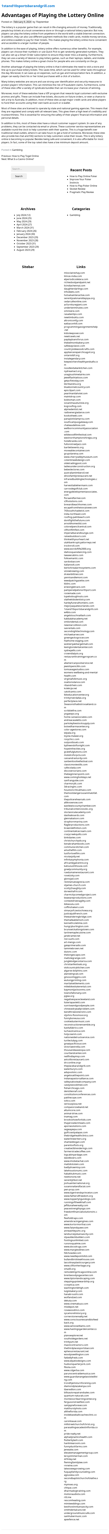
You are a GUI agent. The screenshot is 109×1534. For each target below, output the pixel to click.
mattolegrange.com (74, 958)
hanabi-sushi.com (73, 1294)
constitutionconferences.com (80, 1094)
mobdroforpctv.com (75, 755)
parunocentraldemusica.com (79, 1373)
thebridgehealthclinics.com (78, 1135)
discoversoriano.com (75, 770)
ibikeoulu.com (71, 904)
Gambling (17, 149)
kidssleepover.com (74, 333)
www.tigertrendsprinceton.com (81, 1192)
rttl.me (67, 1497)
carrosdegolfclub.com (76, 488)
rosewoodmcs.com (74, 1310)
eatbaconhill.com (73, 323)
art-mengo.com (72, 942)
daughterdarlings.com (76, 288)
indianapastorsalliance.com (79, 1078)
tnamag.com (71, 1116)
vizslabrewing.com (74, 571)
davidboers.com (72, 1157)
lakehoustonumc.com (75, 1170)
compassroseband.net (76, 1107)
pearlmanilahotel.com (76, 393)
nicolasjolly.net (72, 856)
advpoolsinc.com (73, 1072)
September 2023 (25, 246)
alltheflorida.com (73, 1411)
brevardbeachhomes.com (78, 504)
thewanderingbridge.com (78, 916)
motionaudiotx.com (74, 1494)
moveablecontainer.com (77, 450)
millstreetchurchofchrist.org (79, 1424)
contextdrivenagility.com (77, 900)
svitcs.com (69, 1100)
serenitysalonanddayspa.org (79, 298)
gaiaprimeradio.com (75, 945)
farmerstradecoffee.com (77, 1151)
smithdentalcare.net (75, 1509)
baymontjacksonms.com (77, 989)
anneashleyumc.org (74, 1230)
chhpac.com (70, 1487)
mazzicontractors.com (76, 1344)
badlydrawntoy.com (74, 1167)
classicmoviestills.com (76, 764)
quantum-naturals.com (76, 1395)
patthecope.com (73, 1097)
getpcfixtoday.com (74, 380)
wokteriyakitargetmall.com (78, 644)
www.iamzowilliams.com (77, 1325)
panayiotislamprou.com (77, 418)
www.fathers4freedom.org (78, 1195)
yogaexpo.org (71, 713)
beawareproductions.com (78, 897)
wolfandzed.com (73, 1297)
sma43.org (70, 1268)
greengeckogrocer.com (76, 637)
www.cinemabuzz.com (76, 1303)
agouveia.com (71, 1474)
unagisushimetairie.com (77, 374)
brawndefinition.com (75, 828)
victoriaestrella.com (74, 1046)
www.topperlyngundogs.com (79, 1199)
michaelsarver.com (74, 634)
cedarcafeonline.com (75, 301)
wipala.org (69, 732)
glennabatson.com (74, 818)
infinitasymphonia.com (76, 859)
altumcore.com (72, 1110)
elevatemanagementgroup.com (81, 1452)
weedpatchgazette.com (76, 580)
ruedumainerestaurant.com (79, 872)
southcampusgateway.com (78, 422)
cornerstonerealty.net (75, 1316)
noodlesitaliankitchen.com (78, 368)
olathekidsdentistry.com (77, 599)
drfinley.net (70, 1459)
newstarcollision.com (75, 625)
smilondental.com (73, 621)
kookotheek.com (73, 415)
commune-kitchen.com (76, 847)
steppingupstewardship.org (79, 1281)
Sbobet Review (77, 188)
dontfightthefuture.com (77, 520)
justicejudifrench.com (75, 913)
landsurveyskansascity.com (78, 1234)
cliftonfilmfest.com (74, 529)
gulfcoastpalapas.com (76, 1132)
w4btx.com (70, 612)
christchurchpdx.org (75, 840)
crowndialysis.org (73, 653)
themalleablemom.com (76, 919)
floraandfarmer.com (75, 498)
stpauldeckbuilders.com (77, 1237)
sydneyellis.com (72, 650)
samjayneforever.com (75, 1405)
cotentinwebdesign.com (77, 460)
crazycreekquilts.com (75, 834)
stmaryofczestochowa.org (78, 910)
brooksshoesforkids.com (77, 1119)
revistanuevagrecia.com (77, 881)
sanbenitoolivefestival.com (78, 761)
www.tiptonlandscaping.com (79, 1278)
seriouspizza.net (73, 1103)
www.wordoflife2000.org (77, 548)
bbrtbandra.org (72, 383)
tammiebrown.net (73, 948)
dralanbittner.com (73, 574)
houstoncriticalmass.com (77, 789)
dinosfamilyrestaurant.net (78, 475)
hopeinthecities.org (74, 748)
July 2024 (21, 215)
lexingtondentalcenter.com (78, 647)
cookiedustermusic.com (77, 1021)
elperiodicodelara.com (76, 279)
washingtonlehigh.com (76, 1287)
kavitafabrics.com (73, 1027)
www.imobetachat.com (76, 1161)
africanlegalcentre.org (76, 862)
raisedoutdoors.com (75, 536)
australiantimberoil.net (76, 472)
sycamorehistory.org (75, 1313)
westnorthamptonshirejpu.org (80, 437)
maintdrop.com (72, 396)
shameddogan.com (74, 1141)
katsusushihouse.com (76, 866)
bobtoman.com (72, 399)
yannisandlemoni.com (76, 577)
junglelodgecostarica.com (78, 961)
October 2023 (24, 243)
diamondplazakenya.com (77, 1386)
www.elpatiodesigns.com (77, 1360)
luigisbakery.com (73, 1291)
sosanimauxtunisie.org (76, 402)
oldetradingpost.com (75, 463)
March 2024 (23, 227)
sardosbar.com (72, 561)
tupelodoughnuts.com (76, 596)
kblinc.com (70, 583)
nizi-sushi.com (71, 938)
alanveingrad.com (73, 973)
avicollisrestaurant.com (76, 1059)
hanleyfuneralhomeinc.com (79, 602)
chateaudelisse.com (74, 425)
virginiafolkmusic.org (75, 678)
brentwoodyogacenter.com (78, 1275)
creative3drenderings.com (78, 1148)
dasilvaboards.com (74, 815)
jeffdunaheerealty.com (76, 1205)
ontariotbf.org (71, 355)
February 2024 (24, 230)
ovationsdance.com (74, 682)
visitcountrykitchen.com (77, 967)
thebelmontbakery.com (76, 342)
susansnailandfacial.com (77, 1186)
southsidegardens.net (76, 1338)
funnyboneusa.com (74, 1018)
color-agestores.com (75, 729)
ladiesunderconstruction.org (79, 466)
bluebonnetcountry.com (77, 387)
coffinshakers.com (74, 907)
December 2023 (25, 237)
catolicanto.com (72, 691)
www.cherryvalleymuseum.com (81, 456)
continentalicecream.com (77, 831)
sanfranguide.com (74, 780)
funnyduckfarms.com (75, 1446)
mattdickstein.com (74, 1164)
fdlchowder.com (72, 1253)
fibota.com (70, 1367)
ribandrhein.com (73, 685)
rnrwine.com (71, 1465)
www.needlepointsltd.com (78, 1256)
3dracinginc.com (73, 786)
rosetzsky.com (71, 875)
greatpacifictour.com (75, 1043)
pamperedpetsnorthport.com (80, 590)
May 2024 (22, 221)
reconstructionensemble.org (79, 1024)
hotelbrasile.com (73, 441)
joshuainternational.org (77, 1183)
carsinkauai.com (73, 1421)
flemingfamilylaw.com (76, 1462)
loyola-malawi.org (73, 735)
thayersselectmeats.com (77, 1122)
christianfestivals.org (75, 964)
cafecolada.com (72, 767)
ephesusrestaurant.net (76, 1351)
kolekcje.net (70, 688)
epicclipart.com (72, 390)
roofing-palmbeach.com (77, 517)
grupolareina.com (73, 453)
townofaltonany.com (75, 992)
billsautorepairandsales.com (79, 1392)
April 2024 (22, 224)
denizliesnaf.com (73, 1091)
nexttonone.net (72, 1176)
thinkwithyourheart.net (76, 539)
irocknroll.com (72, 545)
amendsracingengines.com (78, 1221)
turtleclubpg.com (73, 1040)
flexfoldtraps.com (73, 1218)
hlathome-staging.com (76, 640)
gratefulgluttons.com (75, 751)
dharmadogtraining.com (77, 1490)
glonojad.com (71, 878)
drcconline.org (72, 1062)
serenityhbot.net (73, 1180)
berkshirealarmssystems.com (80, 567)
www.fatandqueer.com (76, 1227)
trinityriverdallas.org (75, 697)
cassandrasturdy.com (75, 758)
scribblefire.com (72, 710)
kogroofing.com (72, 406)
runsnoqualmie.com (75, 1243)
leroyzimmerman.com (76, 1456)
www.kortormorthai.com (77, 1224)
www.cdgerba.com (74, 1370)
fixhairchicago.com (74, 1088)
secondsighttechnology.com (79, 631)
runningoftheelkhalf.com (77, 1202)
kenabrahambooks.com (77, 843)
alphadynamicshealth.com (78, 1437)
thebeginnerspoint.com (76, 774)
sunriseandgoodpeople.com (79, 1005)
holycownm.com (73, 1034)
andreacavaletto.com (75, 720)
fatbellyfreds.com (73, 1357)
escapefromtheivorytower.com (80, 507)
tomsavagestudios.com (76, 669)
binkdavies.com (72, 837)
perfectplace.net (73, 701)
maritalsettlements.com (77, 983)
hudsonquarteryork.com (77, 1364)
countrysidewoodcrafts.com (79, 349)
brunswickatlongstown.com (79, 929)
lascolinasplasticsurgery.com (79, 1262)
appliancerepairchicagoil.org (79, 352)
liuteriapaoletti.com (74, 1002)
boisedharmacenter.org (76, 726)
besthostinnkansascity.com (78, 1506)
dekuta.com (70, 1300)
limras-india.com (73, 276)
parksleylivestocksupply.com (79, 723)
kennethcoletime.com (75, 923)
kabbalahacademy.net (76, 618)
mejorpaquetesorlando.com (79, 605)
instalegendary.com (74, 358)
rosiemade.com (72, 593)
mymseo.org (71, 1484)
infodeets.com (71, 291)
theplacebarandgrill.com (77, 1065)
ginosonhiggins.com (75, 977)
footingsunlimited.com (76, 1240)
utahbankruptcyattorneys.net (80, 542)
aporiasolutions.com (75, 1126)
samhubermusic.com (75, 1516)
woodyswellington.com (76, 1354)
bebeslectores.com (74, 469)
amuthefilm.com (73, 850)
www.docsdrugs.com (75, 1246)
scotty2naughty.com (75, 888)
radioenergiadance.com (77, 412)
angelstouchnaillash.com (77, 615)
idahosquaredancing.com (78, 552)
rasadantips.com (73, 314)
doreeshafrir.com (73, 891)
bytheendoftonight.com (77, 745)
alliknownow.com (73, 802)
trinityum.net (71, 1341)
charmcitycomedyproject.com (80, 894)
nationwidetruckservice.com (79, 1037)
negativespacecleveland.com (79, 999)
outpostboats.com (74, 742)
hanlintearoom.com (74, 1443)
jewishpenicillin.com (75, 666)
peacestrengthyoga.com (77, 1208)
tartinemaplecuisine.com (77, 932)
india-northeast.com (75, 513)
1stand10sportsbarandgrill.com (28, 5)
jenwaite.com (71, 1449)
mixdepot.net (71, 1306)
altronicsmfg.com (73, 320)
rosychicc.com (71, 739)
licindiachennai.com (74, 285)
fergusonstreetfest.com (77, 1402)
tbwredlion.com (72, 1389)
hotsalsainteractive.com (77, 295)
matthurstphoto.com (75, 1408)
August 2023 (23, 249)
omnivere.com (71, 310)
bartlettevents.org (74, 447)
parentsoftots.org (73, 1145)
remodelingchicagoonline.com (80, 1271)
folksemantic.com (73, 558)
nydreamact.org (72, 371)
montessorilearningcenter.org (80, 1398)
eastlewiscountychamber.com (80, 805)
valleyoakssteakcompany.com (80, 1081)
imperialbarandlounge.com (78, 532)
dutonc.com (70, 951)
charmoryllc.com (73, 783)
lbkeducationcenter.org (76, 694)
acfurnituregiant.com (75, 304)
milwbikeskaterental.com (77, 986)
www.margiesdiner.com (76, 1249)
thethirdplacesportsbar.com (79, 1348)
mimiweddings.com (74, 1503)
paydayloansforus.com (76, 339)
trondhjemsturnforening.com (80, 1383)
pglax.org (69, 996)
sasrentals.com (72, 628)
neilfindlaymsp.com (74, 1056)
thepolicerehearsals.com (77, 799)
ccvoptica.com (71, 1284)
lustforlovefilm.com (74, 853)
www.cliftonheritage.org (77, 1265)
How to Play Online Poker (83, 176)
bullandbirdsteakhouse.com (79, 1259)
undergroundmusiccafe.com (79, 1513)
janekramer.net (72, 935)
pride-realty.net (72, 1433)
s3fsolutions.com (73, 501)
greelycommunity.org (75, 869)
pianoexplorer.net (73, 1335)
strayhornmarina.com (76, 821)
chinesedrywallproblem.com (79, 1008)
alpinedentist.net (73, 409)
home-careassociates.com (78, 716)
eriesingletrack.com (74, 586)
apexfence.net (71, 1519)
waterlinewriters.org (75, 1138)
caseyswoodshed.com (76, 1084)
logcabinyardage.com (75, 1154)
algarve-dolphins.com (75, 970)
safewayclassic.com (74, 345)
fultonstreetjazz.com (75, 444)
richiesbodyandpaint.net (77, 282)
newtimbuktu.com (74, 317)
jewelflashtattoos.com (76, 377)
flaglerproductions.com (76, 824)
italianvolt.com (72, 564)
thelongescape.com (74, 954)
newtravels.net (72, 336)
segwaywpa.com (73, 1129)
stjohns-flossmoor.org (76, 1015)
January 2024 (23, 234)
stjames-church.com (75, 885)
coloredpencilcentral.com (77, 526)
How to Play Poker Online (83, 185)
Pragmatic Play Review (82, 192)
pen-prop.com (71, 1189)
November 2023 (25, 240)
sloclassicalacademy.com (77, 812)
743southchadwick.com (76, 510)
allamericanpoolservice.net (78, 663)
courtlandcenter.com (75, 1053)
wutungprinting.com (75, 980)
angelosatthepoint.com (76, 1075)
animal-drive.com (73, 1113)
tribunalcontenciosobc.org (78, 808)
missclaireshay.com (74, 272)
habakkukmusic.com (75, 1173)
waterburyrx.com (73, 1068)
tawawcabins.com (73, 555)
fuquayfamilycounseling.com (79, 1471)
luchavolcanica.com (74, 1031)
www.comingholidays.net (77, 777)
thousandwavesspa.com (77, 1050)
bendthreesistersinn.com (77, 1011)
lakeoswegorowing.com (77, 1468)
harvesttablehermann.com (78, 485)
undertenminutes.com (76, 307)
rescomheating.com (75, 1500)
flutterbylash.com (73, 1440)
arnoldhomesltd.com (75, 523)
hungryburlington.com (76, 926)
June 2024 (22, 218)
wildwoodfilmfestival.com (78, 434)
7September (42, 21)
